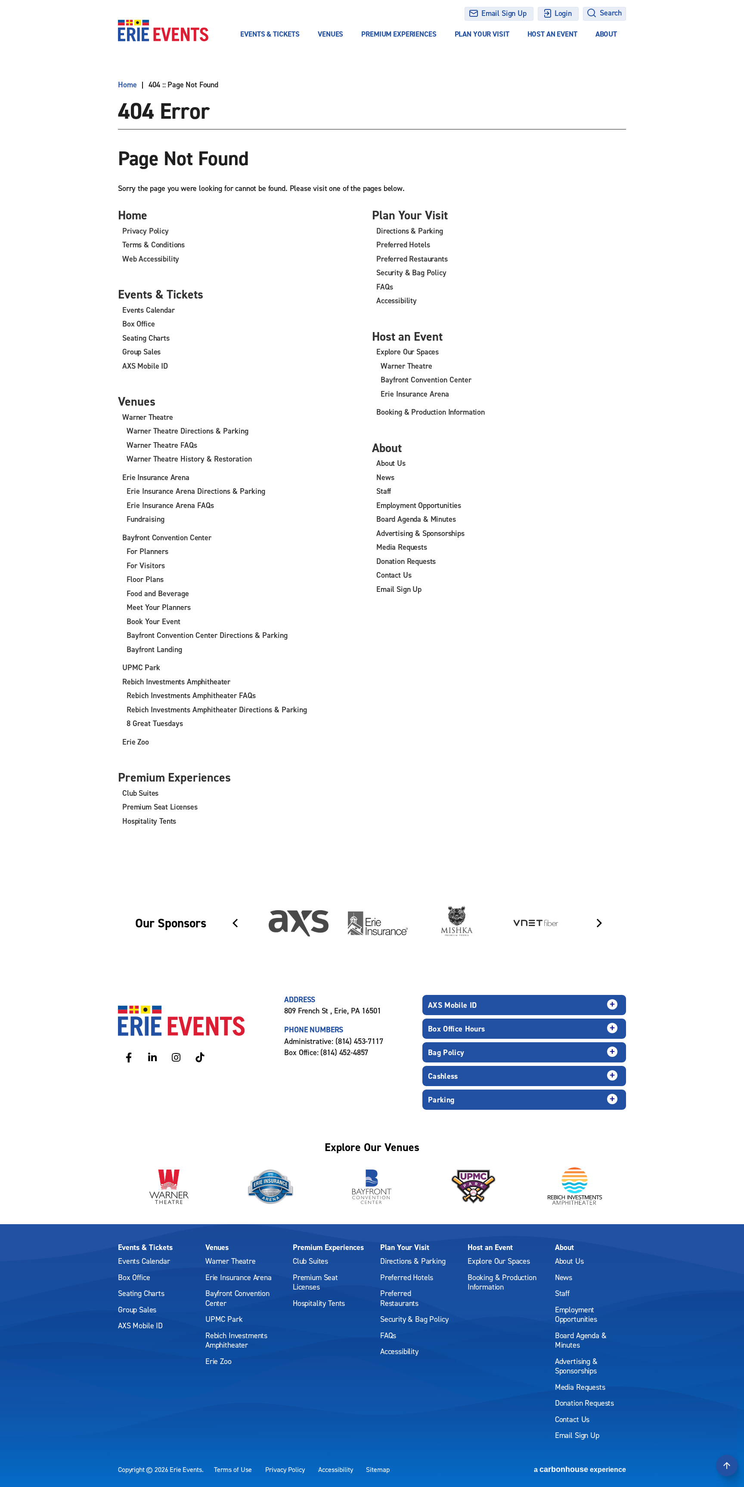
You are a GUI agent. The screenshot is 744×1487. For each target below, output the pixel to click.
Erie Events (163, 30)
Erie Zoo (135, 742)
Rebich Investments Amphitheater (176, 682)
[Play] (611, 888)
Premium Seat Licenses (160, 807)
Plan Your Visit (482, 34)
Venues (330, 34)
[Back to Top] (727, 1465)
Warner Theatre (147, 417)
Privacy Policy (145, 231)
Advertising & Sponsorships (420, 533)
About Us (391, 463)
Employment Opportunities (418, 505)
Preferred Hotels (403, 244)
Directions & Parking (409, 231)
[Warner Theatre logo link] (169, 1187)
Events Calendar (148, 310)
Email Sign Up (504, 13)
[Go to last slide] (235, 923)
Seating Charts (146, 338)
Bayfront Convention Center (166, 537)
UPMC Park (141, 667)
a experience (580, 1469)
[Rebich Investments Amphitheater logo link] (575, 1186)
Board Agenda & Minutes (416, 519)
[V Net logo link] (536, 923)
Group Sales (141, 352)
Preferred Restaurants (412, 259)
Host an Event (552, 34)
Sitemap (378, 1469)
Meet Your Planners (159, 607)
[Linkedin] (153, 1057)
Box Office (138, 324)
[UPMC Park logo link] (473, 1187)
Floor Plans (145, 579)
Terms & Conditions (153, 244)
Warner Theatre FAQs (162, 445)
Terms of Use (233, 1469)
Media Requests (401, 547)
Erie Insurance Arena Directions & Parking (196, 491)
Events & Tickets (270, 34)
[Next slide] (599, 923)
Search (611, 13)
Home (127, 85)
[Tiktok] (200, 1057)
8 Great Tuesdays (155, 723)
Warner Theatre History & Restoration (189, 459)
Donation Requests (406, 561)
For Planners (147, 551)
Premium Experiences (398, 34)
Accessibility (396, 300)
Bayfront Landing (154, 649)
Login (563, 13)
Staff (383, 491)
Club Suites (140, 793)
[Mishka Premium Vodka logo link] (457, 923)
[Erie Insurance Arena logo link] (270, 1187)
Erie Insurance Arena (155, 477)
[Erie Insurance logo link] (378, 923)
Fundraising (145, 519)
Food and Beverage (158, 593)
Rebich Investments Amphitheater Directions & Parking (217, 709)
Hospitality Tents (149, 821)
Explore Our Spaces (407, 352)
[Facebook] (129, 1057)
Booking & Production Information (430, 412)
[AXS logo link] (299, 923)
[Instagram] (176, 1057)
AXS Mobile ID (145, 366)
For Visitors (146, 565)
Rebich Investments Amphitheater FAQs (191, 695)
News (385, 477)
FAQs (384, 287)
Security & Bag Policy (411, 272)
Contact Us (393, 575)
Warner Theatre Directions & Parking (187, 431)
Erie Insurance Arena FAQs (170, 505)
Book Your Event (153, 621)
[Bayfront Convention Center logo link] (372, 1187)
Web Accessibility (150, 259)
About (606, 34)
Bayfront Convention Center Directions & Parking (207, 635)
